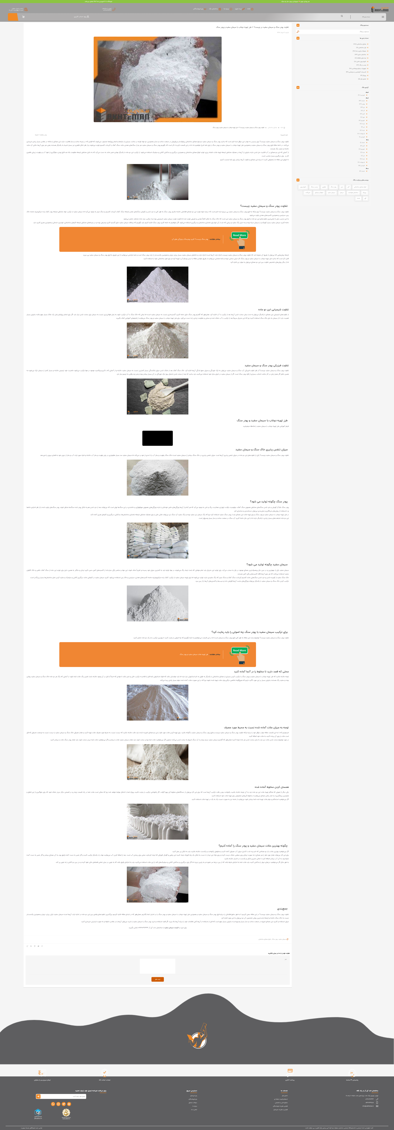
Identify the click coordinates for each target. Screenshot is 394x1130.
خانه (281, 128)
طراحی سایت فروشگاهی (35, 1128)
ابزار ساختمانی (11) (361, 48)
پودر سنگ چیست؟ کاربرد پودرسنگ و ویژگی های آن (190, 239)
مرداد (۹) (362, 152)
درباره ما (195, 1106)
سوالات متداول (193, 1103)
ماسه (358, 198)
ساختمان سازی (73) (360, 55)
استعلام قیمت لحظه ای (281, 1099)
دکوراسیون (303, 187)
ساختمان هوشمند (353, 193)
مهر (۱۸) (362, 117)
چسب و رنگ (314, 187)
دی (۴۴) (363, 107)
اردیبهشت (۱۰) (361, 133)
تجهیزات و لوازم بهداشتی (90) (357, 68)
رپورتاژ (364, 193)
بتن (342, 187)
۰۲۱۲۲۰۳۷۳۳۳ (107, 10)
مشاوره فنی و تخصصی (281, 1103)
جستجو (298, 31)
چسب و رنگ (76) (361, 65)
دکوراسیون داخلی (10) (360, 62)
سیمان (342, 193)
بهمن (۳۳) (362, 104)
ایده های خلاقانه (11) (360, 58)
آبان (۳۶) (362, 114)
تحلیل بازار (285, 1096)
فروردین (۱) (362, 137)
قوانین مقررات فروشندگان (280, 1106)
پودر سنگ (275, 939)
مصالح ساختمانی (272, 128)
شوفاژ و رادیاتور (319, 193)
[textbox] (335, 31)
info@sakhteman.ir (368, 1106)
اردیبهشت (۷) (361, 162)
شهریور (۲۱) (362, 149)
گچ (365, 198)
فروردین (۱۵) (361, 165)
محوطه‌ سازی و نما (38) (359, 51)
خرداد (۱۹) (362, 159)
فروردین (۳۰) (361, 95)
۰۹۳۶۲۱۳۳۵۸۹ (369, 1103)
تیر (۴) (363, 127)
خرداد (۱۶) (362, 130)
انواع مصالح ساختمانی (264, 939)
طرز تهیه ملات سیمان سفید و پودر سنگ (194, 654)
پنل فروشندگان (193, 1099)
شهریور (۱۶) (362, 120)
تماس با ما (194, 1110)
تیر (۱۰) (363, 156)
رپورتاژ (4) (363, 75)
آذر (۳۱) (363, 110)
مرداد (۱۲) (362, 124)
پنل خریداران (193, 1096)
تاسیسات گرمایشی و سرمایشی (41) (356, 72)
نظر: (286, 959)
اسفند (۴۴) (362, 101)
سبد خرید (23, 16)
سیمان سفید (282, 939)
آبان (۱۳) (362, 146)
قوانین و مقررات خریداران (280, 1110)
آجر (348, 187)
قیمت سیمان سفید (171, 928)
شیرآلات (307, 193)
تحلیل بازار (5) (362, 79)
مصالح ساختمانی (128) (359, 44)
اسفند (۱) (362, 142)
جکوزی (324, 187)
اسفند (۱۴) (362, 171)
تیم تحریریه (284, 135)
